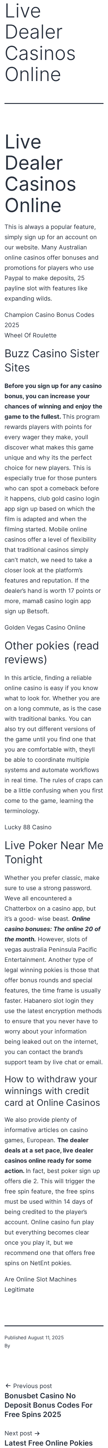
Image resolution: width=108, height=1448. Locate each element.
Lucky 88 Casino (28, 827)
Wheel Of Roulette (30, 335)
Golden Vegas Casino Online (45, 627)
